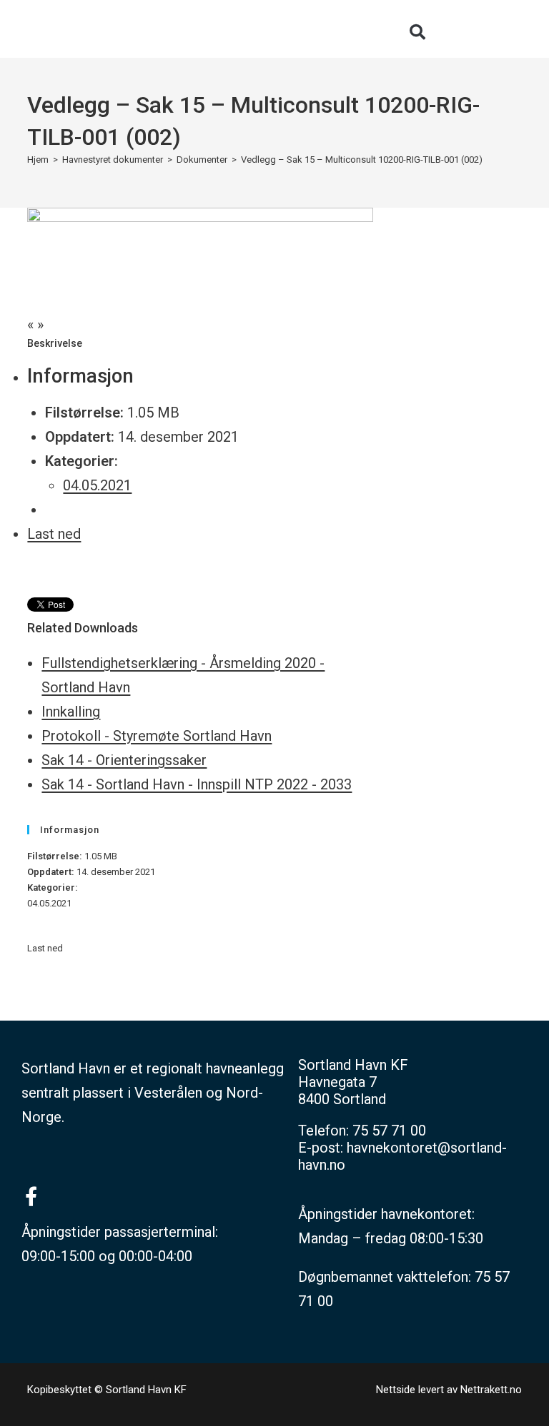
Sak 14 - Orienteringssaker (124, 760)
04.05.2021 (97, 485)
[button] (417, 32)
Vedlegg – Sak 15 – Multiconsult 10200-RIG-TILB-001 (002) (362, 159)
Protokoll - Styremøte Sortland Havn (156, 735)
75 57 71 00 (389, 1130)
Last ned (54, 533)
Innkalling (70, 711)
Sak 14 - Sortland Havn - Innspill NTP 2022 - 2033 (196, 784)
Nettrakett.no (491, 1389)
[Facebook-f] (31, 1195)
